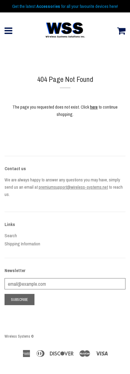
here (94, 107)
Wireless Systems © (19, 336)
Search (11, 235)
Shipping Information (22, 244)
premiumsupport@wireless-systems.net (73, 187)
